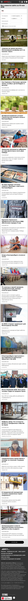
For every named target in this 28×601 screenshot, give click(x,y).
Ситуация (4, 399)
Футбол (4, 59)
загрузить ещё (14, 542)
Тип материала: (5, 15)
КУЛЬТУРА (4, 197)
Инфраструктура (6, 436)
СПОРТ (3, 162)
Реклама (3, 551)
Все (3, 10)
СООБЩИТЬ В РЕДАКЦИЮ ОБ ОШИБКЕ (11, 559)
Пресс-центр (21, 551)
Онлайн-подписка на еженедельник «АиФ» (13, 555)
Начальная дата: (5, 21)
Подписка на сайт (12, 551)
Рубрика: (3, 18)
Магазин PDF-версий (7, 553)
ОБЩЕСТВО (4, 93)
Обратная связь (5, 557)
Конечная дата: (5, 23)
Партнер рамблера (12, 594)
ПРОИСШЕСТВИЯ (6, 537)
